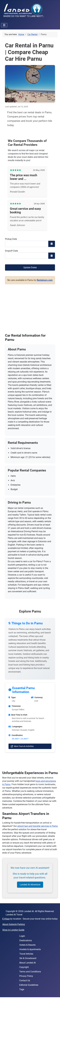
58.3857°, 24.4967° (20, 739)
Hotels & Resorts (27, 945)
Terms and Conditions (30, 971)
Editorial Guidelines (28, 985)
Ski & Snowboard (27, 958)
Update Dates (30, 267)
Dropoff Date (11, 250)
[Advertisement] (30, 1027)
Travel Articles (26, 953)
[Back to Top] (55, 1052)
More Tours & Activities (24, 746)
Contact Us (24, 980)
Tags (21, 989)
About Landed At (27, 962)
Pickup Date (11, 239)
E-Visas (6, 918)
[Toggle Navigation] (4, 25)
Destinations (25, 940)
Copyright (24, 967)
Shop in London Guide (13, 930)
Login (22, 936)
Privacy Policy (26, 976)
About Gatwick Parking (13, 924)
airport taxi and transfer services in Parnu (37, 826)
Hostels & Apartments (30, 949)
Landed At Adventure (30, 884)
